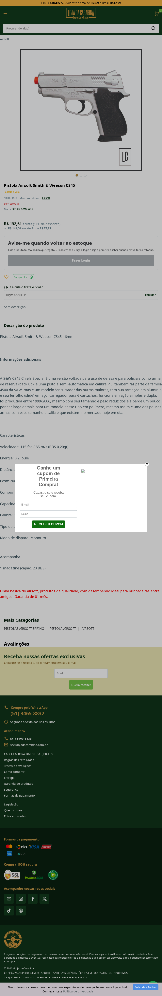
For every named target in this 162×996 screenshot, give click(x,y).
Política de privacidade (78, 991)
